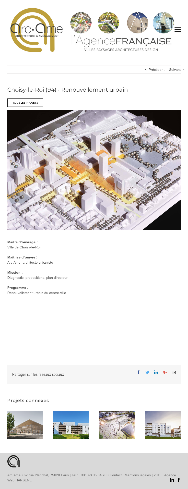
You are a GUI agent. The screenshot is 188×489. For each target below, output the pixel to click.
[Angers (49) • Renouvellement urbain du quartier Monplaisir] (117, 425)
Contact (116, 475)
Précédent (156, 70)
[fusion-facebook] (179, 480)
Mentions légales (138, 475)
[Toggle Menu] (177, 29)
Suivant (175, 70)
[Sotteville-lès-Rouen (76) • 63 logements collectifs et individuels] (163, 425)
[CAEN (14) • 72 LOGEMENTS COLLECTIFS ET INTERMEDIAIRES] (71, 425)
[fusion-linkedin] (172, 480)
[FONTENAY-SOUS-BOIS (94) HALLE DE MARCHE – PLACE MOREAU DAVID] (25, 425)
